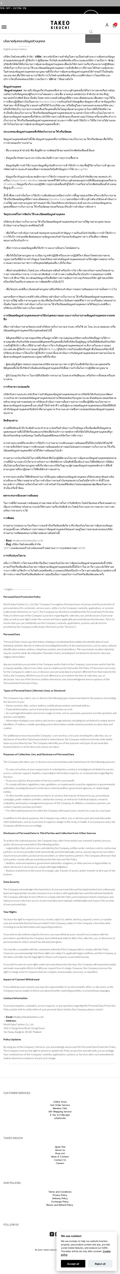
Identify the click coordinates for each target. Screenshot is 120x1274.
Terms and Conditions (60, 1192)
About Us (60, 1150)
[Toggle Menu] (4, 26)
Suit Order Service (60, 1105)
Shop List (60, 1153)
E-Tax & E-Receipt (60, 1115)
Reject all (100, 1263)
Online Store (60, 1101)
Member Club (60, 1108)
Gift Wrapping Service (60, 1111)
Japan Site (60, 1146)
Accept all (73, 1263)
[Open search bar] (90, 32)
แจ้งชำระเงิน (60, 1118)
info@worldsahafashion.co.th (28, 1016)
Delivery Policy (60, 1198)
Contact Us (60, 1160)
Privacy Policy (60, 1195)
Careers (60, 1163)
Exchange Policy (60, 1201)
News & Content (60, 1156)
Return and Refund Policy (60, 1205)
